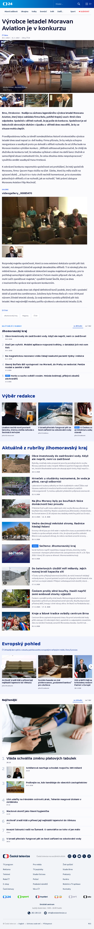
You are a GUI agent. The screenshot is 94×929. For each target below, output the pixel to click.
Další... (60, 11)
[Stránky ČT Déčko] (58, 896)
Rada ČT (6, 879)
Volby (34, 11)
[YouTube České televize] (79, 856)
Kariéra (66, 879)
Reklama (6, 869)
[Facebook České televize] (74, 856)
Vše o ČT (36, 889)
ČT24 (35, 316)
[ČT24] (7, 3)
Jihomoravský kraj (10, 316)
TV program (8, 864)
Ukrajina (24, 11)
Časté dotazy (8, 889)
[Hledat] (79, 4)
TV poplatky (38, 869)
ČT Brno (5, 35)
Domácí (43, 11)
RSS (89, 924)
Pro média (37, 864)
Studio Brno (68, 869)
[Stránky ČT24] (7, 896)
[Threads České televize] (89, 856)
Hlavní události (11, 11)
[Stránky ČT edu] (87, 896)
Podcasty (66, 874)
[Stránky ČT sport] (23, 896)
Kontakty (67, 889)
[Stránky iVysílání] (42, 896)
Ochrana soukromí (33, 924)
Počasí (35, 879)
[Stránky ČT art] (73, 896)
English (21, 924)
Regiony (26, 316)
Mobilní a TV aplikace (71, 884)
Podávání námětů (40, 884)
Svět (52, 11)
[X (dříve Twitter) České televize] (84, 856)
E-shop (6, 884)
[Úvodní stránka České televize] (16, 856)
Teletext (6, 874)
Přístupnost (47, 924)
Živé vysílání (68, 864)
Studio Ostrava (39, 874)
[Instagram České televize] (69, 856)
